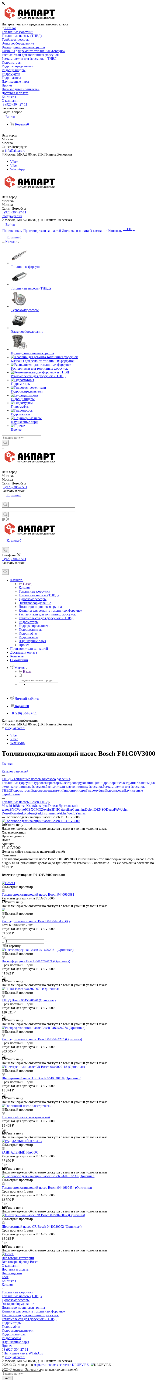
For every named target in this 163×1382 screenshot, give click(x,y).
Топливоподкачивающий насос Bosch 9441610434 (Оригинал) (47, 1187)
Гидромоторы (21, 790)
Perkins (41, 813)
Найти (7, 1378)
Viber (14, 161)
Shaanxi (51, 813)
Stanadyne (41, 805)
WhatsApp (17, 169)
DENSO (100, 809)
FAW (117, 809)
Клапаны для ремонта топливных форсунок (33, 1311)
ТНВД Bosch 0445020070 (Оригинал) (29, 1000)
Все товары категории (18, 1258)
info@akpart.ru (15, 150)
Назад (27, 584)
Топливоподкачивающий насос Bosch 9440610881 (38, 894)
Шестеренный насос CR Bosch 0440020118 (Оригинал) (41, 1078)
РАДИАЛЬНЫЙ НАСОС (20, 1152)
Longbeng (29, 813)
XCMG (36, 809)
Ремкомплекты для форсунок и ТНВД (29, 1319)
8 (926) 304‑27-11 (15, 104)
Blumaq (21, 805)
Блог (5, 1277)
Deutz (110, 809)
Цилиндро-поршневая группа (114, 783)
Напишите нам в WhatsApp (23, 1353)
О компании (11, 1265)
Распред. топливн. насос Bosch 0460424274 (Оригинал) (42, 1039)
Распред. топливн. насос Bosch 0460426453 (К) (36, 921)
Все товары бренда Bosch (20, 1262)
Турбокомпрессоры (47, 783)
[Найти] (5, 442)
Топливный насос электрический (26, 1117)
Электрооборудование (77, 783)
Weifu (71, 813)
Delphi (89, 809)
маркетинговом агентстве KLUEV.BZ (61, 1365)
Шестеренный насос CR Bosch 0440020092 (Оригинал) (42, 1226)
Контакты (9, 1281)
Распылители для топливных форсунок (74, 786)
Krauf (30, 805)
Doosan (53, 805)
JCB (28, 809)
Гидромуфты (95, 790)
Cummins (78, 809)
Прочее (14, 794)
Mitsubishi (9, 805)
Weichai (61, 813)
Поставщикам (12, 1273)
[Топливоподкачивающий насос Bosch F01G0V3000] (41, 821)
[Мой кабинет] (4, 500)
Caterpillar (65, 809)
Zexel (45, 809)
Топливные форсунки (17, 783)
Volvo (21, 809)
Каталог (24, 587)
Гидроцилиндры (74, 790)
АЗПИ (53, 809)
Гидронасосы (114, 790)
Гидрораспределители (46, 790)
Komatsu (16, 813)
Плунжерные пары (15, 1342)
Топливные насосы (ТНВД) (22, 1296)
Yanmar (80, 813)
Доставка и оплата (15, 1269)
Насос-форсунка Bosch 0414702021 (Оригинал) (36, 961)
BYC (13, 809)
